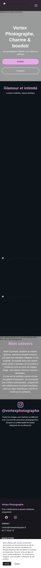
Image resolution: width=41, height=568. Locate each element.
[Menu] (36, 5)
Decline (17, 564)
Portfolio (20, 62)
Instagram (20, 71)
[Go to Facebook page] (6, 517)
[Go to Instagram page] (20, 404)
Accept (7, 564)
